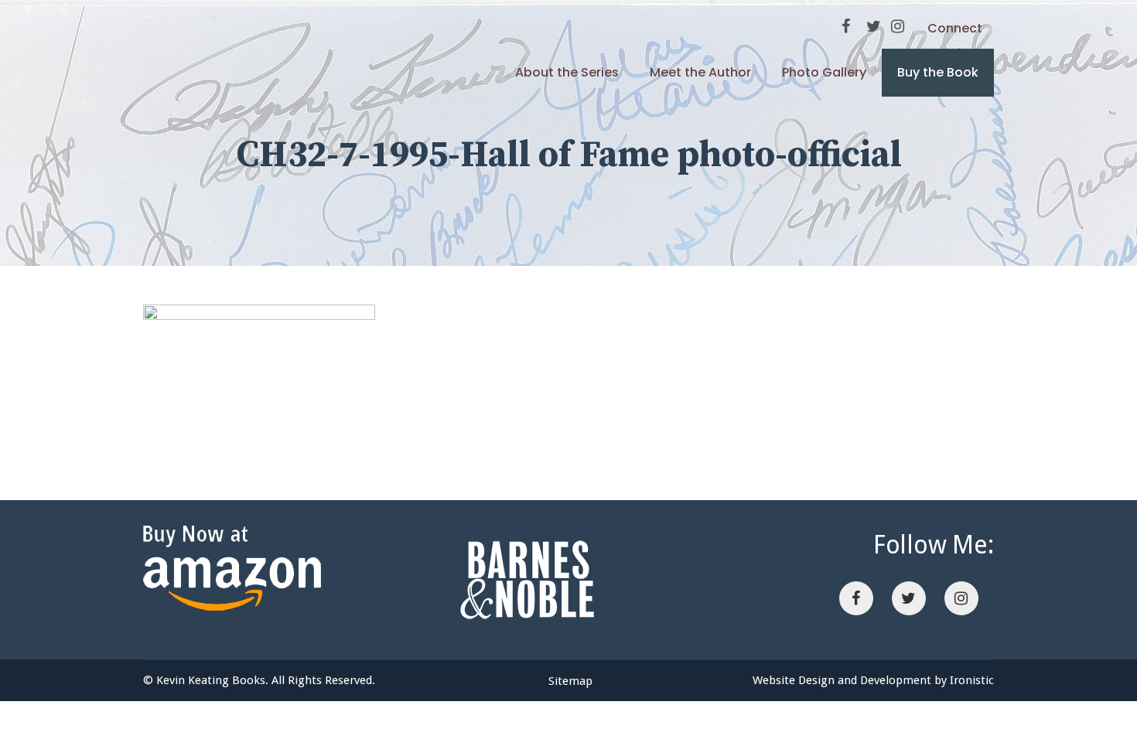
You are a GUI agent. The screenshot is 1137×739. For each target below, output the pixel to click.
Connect (954, 28)
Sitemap (570, 681)
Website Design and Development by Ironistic (873, 680)
